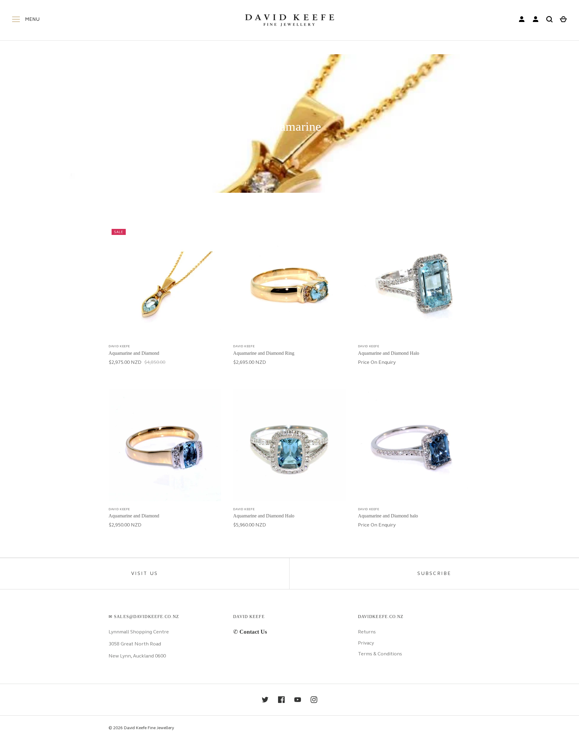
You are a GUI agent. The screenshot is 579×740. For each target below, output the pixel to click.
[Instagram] (314, 699)
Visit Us (144, 573)
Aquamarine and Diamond (134, 353)
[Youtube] (297, 699)
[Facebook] (281, 699)
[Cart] (563, 19)
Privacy (366, 643)
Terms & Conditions (380, 654)
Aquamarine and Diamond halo (388, 515)
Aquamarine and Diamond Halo (388, 353)
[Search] (549, 19)
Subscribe (434, 573)
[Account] (521, 19)
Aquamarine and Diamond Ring (263, 353)
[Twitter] (265, 699)
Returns (367, 632)
